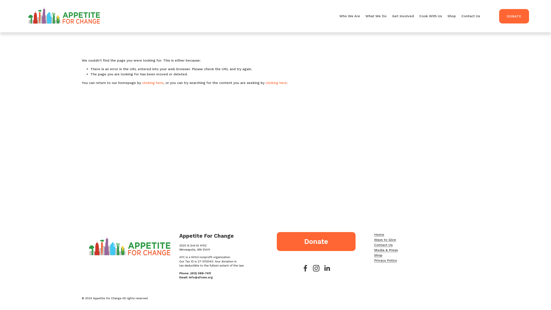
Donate (514, 16)
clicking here (152, 83)
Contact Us (470, 16)
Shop (451, 16)
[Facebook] (305, 268)
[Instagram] (316, 268)
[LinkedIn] (326, 268)
